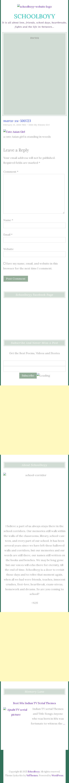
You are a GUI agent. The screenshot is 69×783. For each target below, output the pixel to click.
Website (8, 249)
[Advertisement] (34, 77)
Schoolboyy (34, 16)
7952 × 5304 (27, 125)
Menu (34, 38)
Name (8, 220)
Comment (10, 171)
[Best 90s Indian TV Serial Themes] (15, 720)
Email (7, 234)
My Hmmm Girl (42, 125)
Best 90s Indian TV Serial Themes (34, 703)
